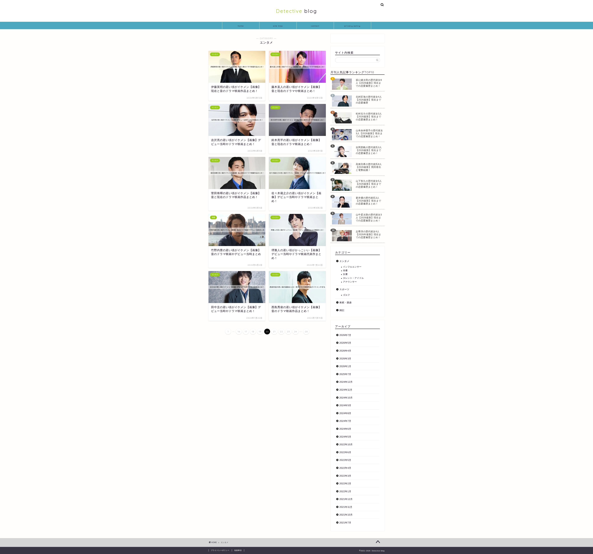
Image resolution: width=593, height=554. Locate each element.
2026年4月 (345, 350)
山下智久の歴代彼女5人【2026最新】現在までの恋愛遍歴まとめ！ (369, 184)
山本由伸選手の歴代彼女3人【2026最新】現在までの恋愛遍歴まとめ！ (369, 133)
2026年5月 (345, 342)
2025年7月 (345, 374)
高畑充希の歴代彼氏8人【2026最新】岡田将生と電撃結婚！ (369, 167)
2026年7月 (345, 335)
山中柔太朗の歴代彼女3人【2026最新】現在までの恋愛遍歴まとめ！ (369, 217)
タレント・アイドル (353, 278)
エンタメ (344, 261)
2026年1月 (345, 366)
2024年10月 (346, 397)
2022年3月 (345, 475)
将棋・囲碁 (345, 302)
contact (315, 26)
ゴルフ (346, 295)
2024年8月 (345, 413)
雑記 (341, 310)
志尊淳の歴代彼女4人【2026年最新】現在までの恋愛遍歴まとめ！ (368, 234)
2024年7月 (345, 421)
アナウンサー (350, 282)
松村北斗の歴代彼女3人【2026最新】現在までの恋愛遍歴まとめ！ (369, 116)
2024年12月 (346, 382)
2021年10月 (346, 514)
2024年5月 (345, 436)
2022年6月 (345, 452)
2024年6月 (345, 429)
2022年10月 (346, 444)
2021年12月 (346, 499)
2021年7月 (345, 522)
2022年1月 (345, 491)
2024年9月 (345, 405)
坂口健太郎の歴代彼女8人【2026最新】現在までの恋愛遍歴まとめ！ (369, 83)
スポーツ (344, 289)
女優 (345, 274)
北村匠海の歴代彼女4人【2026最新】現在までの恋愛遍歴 (369, 99)
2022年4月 (345, 468)
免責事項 (238, 550)
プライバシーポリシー (220, 550)
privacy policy (352, 26)
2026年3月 (345, 358)
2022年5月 (345, 460)
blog (296, 11)
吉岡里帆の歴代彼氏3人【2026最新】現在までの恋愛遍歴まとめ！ (369, 150)
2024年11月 (345, 389)
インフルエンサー (352, 267)
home (241, 26)
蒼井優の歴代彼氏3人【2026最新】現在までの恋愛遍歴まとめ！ (368, 200)
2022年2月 (345, 483)
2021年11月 (345, 507)
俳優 (345, 270)
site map (278, 26)
